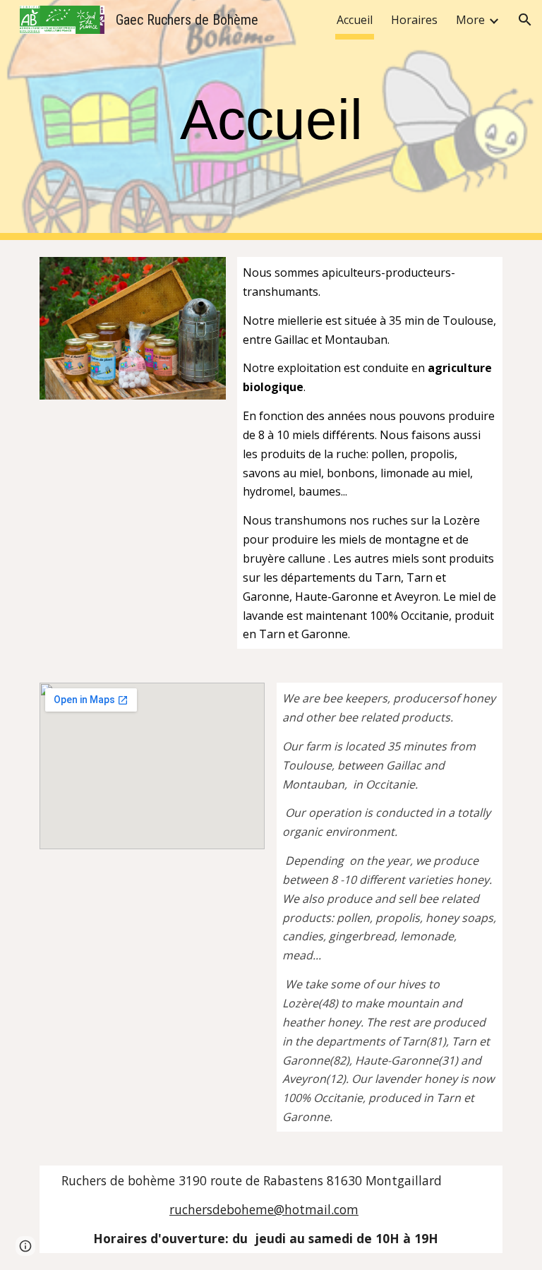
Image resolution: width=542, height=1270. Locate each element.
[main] (271, 120)
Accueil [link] (355, 20)
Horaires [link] (414, 20)
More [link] (470, 20)
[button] (525, 20)
